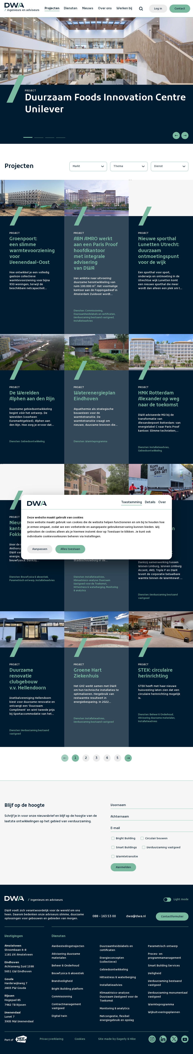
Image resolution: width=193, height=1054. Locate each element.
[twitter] (174, 1039)
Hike (133, 1039)
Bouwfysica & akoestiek (34, 577)
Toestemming (131, 502)
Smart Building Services (164, 966)
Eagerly (121, 1039)
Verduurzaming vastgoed (163, 847)
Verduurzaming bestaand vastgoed (94, 317)
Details (150, 502)
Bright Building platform (67, 989)
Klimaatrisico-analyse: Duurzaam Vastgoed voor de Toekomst (119, 997)
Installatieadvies (83, 321)
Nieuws (87, 8)
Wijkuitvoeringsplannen (164, 1012)
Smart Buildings (126, 847)
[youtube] (184, 1039)
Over (162, 502)
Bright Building (125, 838)
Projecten (52, 8)
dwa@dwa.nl (136, 916)
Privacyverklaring (51, 1039)
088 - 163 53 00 (104, 916)
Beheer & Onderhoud (161, 714)
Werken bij (124, 8)
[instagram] (152, 1039)
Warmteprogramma (96, 441)
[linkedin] (163, 1039)
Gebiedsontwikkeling (33, 441)
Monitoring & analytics (114, 1008)
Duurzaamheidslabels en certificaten (94, 314)
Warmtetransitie (127, 856)
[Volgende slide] (184, 135)
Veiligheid (154, 973)
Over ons (105, 8)
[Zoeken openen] (141, 8)
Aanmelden (123, 867)
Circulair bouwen (156, 838)
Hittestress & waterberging (89, 587)
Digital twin (59, 1016)
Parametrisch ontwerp (21, 580)
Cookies (80, 1039)
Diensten (70, 8)
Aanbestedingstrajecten (68, 946)
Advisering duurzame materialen (156, 718)
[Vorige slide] (176, 135)
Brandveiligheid (62, 981)
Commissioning (93, 310)
